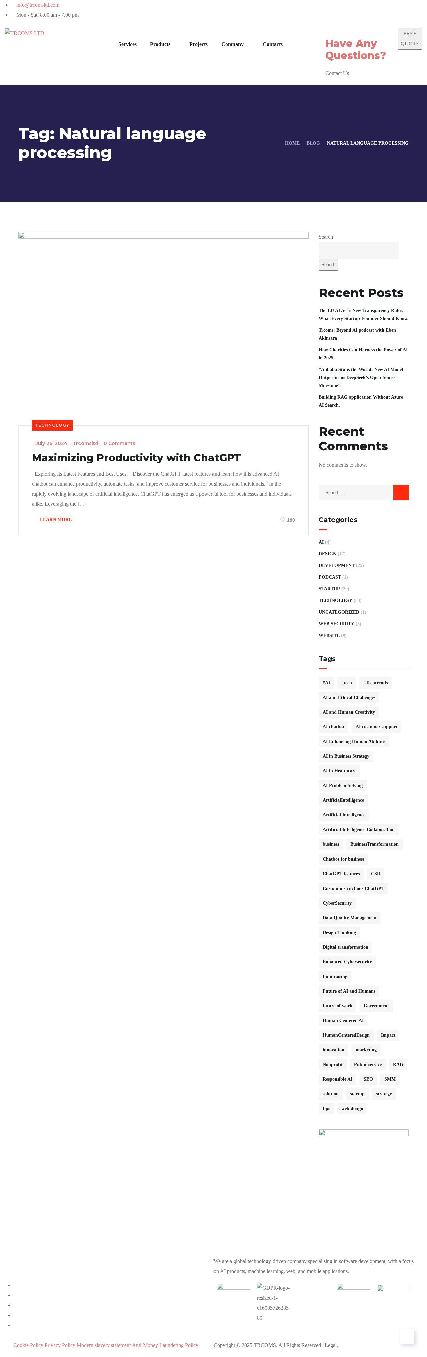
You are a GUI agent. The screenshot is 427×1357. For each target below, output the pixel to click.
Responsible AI (337, 1079)
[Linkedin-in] (338, 8)
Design (327, 553)
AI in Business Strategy (346, 756)
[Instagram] (354, 8)
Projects (198, 44)
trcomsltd (85, 443)
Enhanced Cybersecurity (347, 961)
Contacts (328, 1335)
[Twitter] (304, 8)
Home (292, 143)
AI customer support (376, 726)
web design (352, 1108)
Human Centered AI (343, 1020)
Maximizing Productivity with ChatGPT (136, 458)
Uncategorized (339, 612)
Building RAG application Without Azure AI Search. (361, 401)
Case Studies (192, 1335)
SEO (368, 1079)
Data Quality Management (350, 917)
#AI (326, 682)
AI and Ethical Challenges (349, 697)
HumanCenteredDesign (346, 1035)
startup (357, 1093)
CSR (375, 873)
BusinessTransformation (374, 844)
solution (331, 1093)
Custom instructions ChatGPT (353, 888)
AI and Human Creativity (349, 712)
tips (326, 1108)
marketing (366, 1049)
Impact (388, 1035)
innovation (333, 1049)
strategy (384, 1093)
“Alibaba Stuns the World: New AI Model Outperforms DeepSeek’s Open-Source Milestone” (361, 377)
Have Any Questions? (355, 49)
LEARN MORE (55, 519)
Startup (329, 588)
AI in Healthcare (339, 770)
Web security (336, 623)
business (331, 844)
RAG (398, 1064)
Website (329, 635)
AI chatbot (333, 726)
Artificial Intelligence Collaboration (359, 829)
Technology (52, 425)
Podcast (330, 577)
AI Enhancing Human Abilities (354, 741)
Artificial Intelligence (344, 814)
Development (337, 565)
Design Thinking (339, 932)
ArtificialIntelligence (343, 800)
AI (321, 542)
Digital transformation (345, 947)
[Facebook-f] (321, 8)
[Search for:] (364, 492)
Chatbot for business (343, 859)
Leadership (246, 1335)
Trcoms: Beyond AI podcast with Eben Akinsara (357, 334)
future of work (337, 1005)
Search (326, 237)
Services (127, 44)
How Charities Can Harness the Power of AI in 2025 (363, 353)
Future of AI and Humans (349, 991)
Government (376, 1005)
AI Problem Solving (343, 785)
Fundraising (335, 976)
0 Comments (119, 443)
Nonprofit (333, 1064)
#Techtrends (375, 682)
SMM (390, 1079)
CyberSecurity (337, 903)
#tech (346, 682)
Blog (313, 143)
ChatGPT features (341, 873)
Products (160, 44)
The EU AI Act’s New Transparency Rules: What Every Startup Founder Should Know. (364, 314)
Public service (368, 1064)
